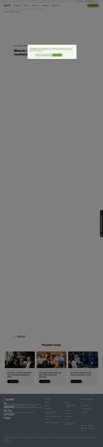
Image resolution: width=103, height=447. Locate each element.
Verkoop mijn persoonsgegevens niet (43, 54)
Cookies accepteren (57, 55)
